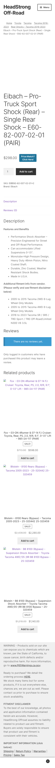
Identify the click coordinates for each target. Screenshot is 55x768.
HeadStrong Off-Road (17, 10)
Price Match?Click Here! (28, 158)
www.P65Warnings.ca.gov (25, 665)
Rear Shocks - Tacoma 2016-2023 (28, 26)
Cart (42, 760)
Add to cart (26, 171)
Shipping (9, 751)
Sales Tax (19, 755)
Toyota (17, 23)
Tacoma (27, 23)
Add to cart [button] (27, 458)
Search (27, 763)
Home (9, 23)
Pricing (7, 755)
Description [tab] (10, 201)
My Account (9, 763)
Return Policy (23, 751)
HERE (27, 676)
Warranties (39, 751)
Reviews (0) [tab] (10, 210)
